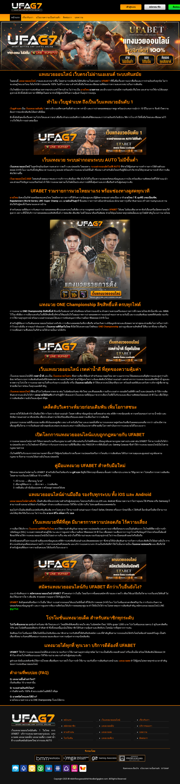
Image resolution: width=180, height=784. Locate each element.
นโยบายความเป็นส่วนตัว (48, 17)
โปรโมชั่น (68, 738)
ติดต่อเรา (67, 17)
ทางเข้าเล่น (69, 732)
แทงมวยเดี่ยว (108, 738)
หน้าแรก (15, 17)
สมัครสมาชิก (69, 726)
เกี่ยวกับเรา (27, 17)
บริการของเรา (145, 726)
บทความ (79, 17)
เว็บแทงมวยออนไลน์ (111, 720)
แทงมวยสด (107, 732)
